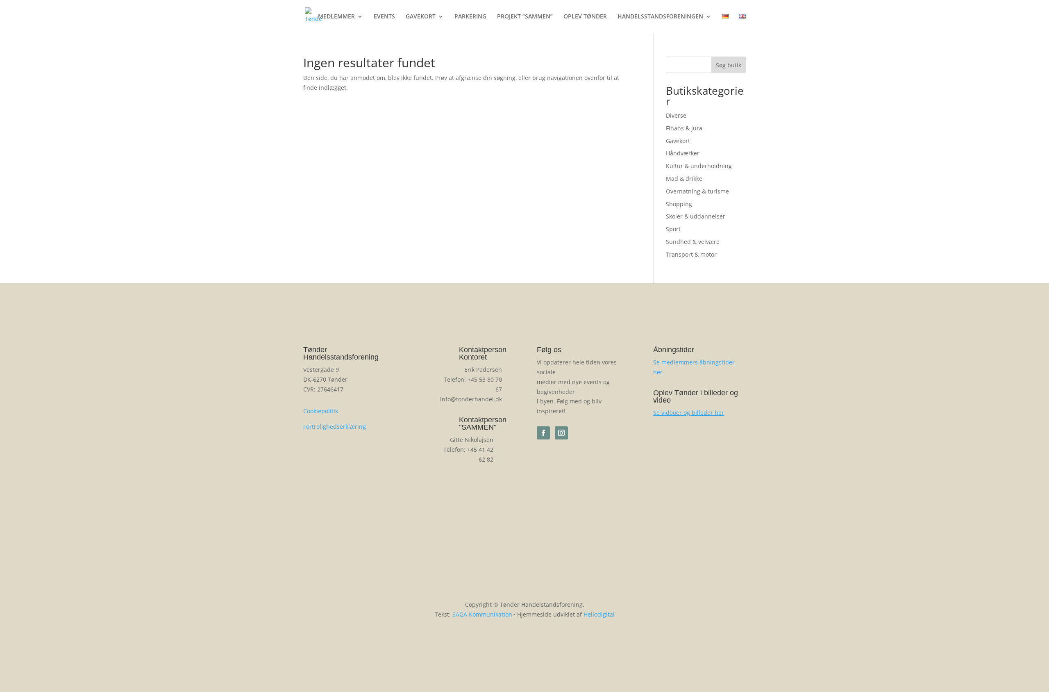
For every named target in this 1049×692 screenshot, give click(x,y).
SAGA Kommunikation (482, 614)
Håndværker (682, 153)
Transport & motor (691, 254)
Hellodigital (599, 614)
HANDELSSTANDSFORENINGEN (660, 17)
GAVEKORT (421, 17)
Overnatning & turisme (697, 191)
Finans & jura (684, 128)
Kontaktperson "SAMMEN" (482, 423)
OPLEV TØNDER (585, 17)
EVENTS (384, 17)
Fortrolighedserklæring (334, 426)
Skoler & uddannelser (695, 216)
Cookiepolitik (320, 411)
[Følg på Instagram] (561, 432)
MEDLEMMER (336, 17)
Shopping (679, 204)
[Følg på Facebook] (543, 432)
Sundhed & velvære (693, 242)
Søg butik (728, 65)
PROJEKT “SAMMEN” (525, 17)
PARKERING (470, 17)
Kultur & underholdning (699, 166)
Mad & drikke (684, 178)
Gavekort (678, 141)
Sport (673, 229)
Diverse (676, 115)
